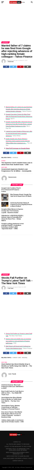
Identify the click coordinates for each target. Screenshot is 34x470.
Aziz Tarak (10, 288)
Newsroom (11, 61)
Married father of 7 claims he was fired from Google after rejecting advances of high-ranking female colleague (19, 109)
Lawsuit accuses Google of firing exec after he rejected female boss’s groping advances (19, 133)
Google (15, 157)
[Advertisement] (17, 23)
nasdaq (24, 357)
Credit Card (17, 357)
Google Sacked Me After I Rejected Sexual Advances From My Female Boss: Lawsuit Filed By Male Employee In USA (19, 124)
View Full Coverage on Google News (18, 148)
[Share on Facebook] (6, 67)
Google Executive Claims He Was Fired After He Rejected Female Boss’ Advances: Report (19, 117)
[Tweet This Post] (13, 67)
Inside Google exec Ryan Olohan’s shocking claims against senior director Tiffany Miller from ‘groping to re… (18, 141)
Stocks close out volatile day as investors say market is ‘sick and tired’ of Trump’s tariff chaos (18, 341)
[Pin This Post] (20, 67)
